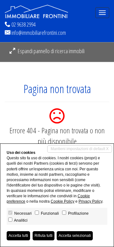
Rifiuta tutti (44, 235)
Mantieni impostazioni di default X (80, 149)
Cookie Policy (62, 201)
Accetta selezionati (75, 235)
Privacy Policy (90, 201)
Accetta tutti (18, 235)
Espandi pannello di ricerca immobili (51, 51)
